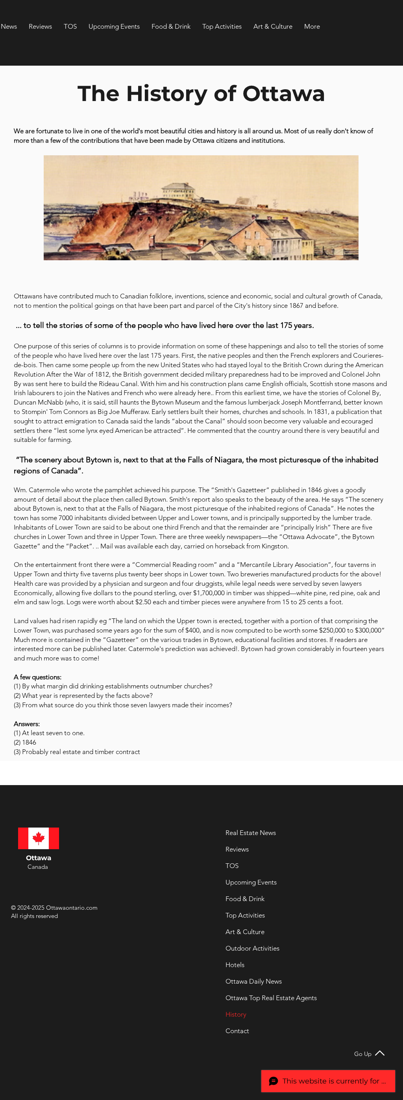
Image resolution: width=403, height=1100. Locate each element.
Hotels (235, 965)
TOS (232, 866)
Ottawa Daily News (247, 981)
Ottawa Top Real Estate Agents (247, 998)
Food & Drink (245, 899)
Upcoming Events (247, 882)
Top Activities (245, 915)
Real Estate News (247, 833)
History (236, 1014)
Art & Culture (245, 932)
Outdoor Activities (247, 948)
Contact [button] (237, 1031)
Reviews (237, 849)
